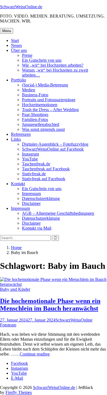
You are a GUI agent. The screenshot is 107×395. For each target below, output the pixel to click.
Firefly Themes (18, 392)
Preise (27, 55)
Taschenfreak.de (36, 164)
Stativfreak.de (34, 173)
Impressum (31, 193)
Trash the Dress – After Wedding (50, 109)
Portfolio (18, 80)
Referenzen (21, 134)
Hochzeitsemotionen (39, 104)
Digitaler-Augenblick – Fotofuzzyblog (55, 144)
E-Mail (17, 378)
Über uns (19, 50)
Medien (28, 90)
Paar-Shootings (35, 114)
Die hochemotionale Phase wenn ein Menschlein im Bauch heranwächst (50, 304)
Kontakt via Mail (36, 228)
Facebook (19, 363)
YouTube (30, 159)
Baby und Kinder (15, 289)
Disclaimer (31, 203)
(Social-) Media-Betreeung (45, 85)
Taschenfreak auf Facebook (46, 169)
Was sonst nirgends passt (43, 129)
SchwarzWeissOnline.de (21, 6)
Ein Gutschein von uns (41, 60)
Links (16, 139)
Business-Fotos (35, 94)
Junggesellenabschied (40, 124)
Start (15, 40)
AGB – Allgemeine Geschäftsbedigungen (58, 213)
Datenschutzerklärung (41, 198)
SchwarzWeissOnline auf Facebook (53, 149)
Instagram (30, 154)
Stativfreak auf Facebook (43, 178)
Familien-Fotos (35, 119)
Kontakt (18, 183)
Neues (16, 45)
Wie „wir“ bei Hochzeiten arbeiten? (52, 65)
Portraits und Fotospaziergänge (48, 99)
